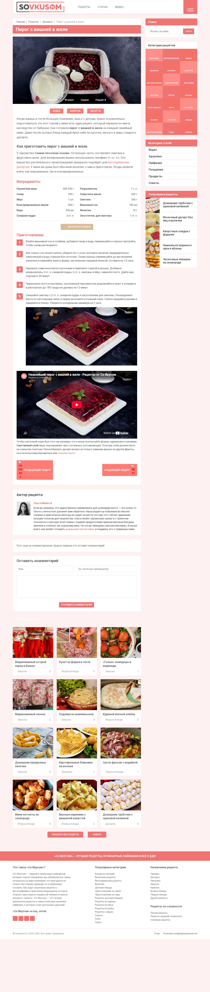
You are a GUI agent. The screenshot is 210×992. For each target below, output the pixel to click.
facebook (15, 918)
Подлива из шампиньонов (76, 714)
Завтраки (67, 771)
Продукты (155, 176)
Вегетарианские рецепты (108, 880)
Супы (98, 918)
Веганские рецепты (105, 877)
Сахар (20, 194)
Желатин (85, 210)
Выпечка (75, 111)
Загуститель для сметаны (96, 215)
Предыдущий (37, 470)
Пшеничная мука (27, 188)
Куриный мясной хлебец (119, 714)
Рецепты (33, 21)
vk (20, 918)
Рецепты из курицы (105, 901)
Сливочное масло (90, 194)
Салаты (99, 915)
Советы (154, 183)
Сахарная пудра (26, 215)
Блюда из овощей (104, 873)
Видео (56, 111)
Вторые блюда (70, 671)
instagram (26, 918)
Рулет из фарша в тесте (74, 662)
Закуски (22, 671)
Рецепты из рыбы (104, 908)
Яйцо (20, 199)
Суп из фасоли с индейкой (120, 762)
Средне (85, 100)
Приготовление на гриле (108, 891)
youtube (32, 918)
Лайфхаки (155, 163)
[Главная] (40, 6)
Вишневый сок (89, 204)
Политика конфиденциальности (180, 933)
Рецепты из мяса (104, 905)
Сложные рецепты (160, 919)
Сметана (85, 199)
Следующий (117, 470)
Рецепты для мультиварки (109, 898)
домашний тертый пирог (80, 529)
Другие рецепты (159, 898)
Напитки (155, 887)
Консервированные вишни (32, 204)
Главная (20, 21)
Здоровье (155, 156)
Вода (20, 210)
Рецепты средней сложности (166, 916)
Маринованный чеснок (30, 714)
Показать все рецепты (65, 834)
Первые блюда (114, 771)
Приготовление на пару (107, 894)
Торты (98, 922)
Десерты (47, 21)
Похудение (156, 169)
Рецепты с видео (104, 911)
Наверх (97, 834)
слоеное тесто (66, 453)
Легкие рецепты (159, 913)
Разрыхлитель (88, 188)
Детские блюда (103, 887)
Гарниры (155, 873)
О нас (157, 933)
